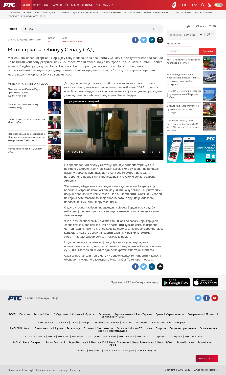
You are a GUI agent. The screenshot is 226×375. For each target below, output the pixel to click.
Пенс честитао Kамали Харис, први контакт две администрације (25, 92)
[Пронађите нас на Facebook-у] (206, 298)
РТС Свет (63, 336)
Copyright (29, 370)
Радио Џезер (205, 342)
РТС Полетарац (194, 336)
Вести (26, 5)
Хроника (66, 12)
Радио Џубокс (165, 342)
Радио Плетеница (119, 342)
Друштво (78, 12)
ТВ (66, 5)
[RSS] (209, 5)
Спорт (37, 5)
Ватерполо (112, 322)
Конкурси (128, 350)
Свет (36, 12)
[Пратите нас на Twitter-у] (198, 298)
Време (147, 12)
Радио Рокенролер (143, 342)
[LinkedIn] (152, 40)
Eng (194, 5)
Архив (113, 344)
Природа (161, 328)
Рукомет (98, 322)
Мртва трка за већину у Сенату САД (25, 150)
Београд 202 (98, 342)
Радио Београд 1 (33, 342)
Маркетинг (95, 350)
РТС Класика (126, 336)
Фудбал (49, 322)
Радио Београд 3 (78, 342)
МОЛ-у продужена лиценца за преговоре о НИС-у (183, 61)
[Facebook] (135, 40)
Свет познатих (105, 328)
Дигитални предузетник (182, 328)
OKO (46, 5)
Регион (27, 12)
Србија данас (50, 12)
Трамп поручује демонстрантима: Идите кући (26, 120)
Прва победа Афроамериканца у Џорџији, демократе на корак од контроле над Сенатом (26, 137)
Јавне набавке (112, 350)
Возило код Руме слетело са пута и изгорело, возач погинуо (183, 109)
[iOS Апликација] (191, 149)
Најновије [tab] (173, 43)
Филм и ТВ (136, 328)
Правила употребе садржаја (52, 370)
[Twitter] (143, 40)
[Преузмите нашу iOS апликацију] (205, 282)
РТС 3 (51, 336)
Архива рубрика (203, 12)
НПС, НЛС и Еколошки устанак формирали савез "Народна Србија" (184, 94)
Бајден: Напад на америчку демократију (23, 106)
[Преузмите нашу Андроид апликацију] (176, 282)
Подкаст (13, 16)
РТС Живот (109, 336)
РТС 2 (41, 336)
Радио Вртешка (185, 342)
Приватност (15, 370)
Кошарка (62, 322)
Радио (75, 5)
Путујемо (89, 328)
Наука (148, 328)
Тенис (74, 322)
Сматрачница (183, 12)
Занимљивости (43, 328)
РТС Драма (94, 336)
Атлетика (127, 322)
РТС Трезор (158, 336)
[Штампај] (160, 40)
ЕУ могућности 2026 (33, 16)
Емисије (87, 5)
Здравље (121, 328)
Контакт (81, 350)
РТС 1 (31, 336)
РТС (98, 5)
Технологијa (73, 328)
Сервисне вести (163, 12)
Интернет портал (146, 350)
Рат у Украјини (133, 12)
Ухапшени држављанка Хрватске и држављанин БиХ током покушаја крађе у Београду (183, 79)
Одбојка (85, 322)
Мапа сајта (206, 358)
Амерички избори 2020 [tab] (28, 84)
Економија (92, 12)
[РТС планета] (174, 5)
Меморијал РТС (182, 322)
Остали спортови (161, 322)
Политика (14, 12)
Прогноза (175, 35)
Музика (59, 328)
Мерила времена (111, 12)
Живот (27, 328)
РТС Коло (142, 336)
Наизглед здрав (118, 330)
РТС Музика (175, 336)
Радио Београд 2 (55, 342)
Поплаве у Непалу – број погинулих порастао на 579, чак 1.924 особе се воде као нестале (183, 125)
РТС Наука (78, 336)
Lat (184, 5)
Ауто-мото (142, 322)
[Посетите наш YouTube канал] (214, 298)
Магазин (56, 5)
